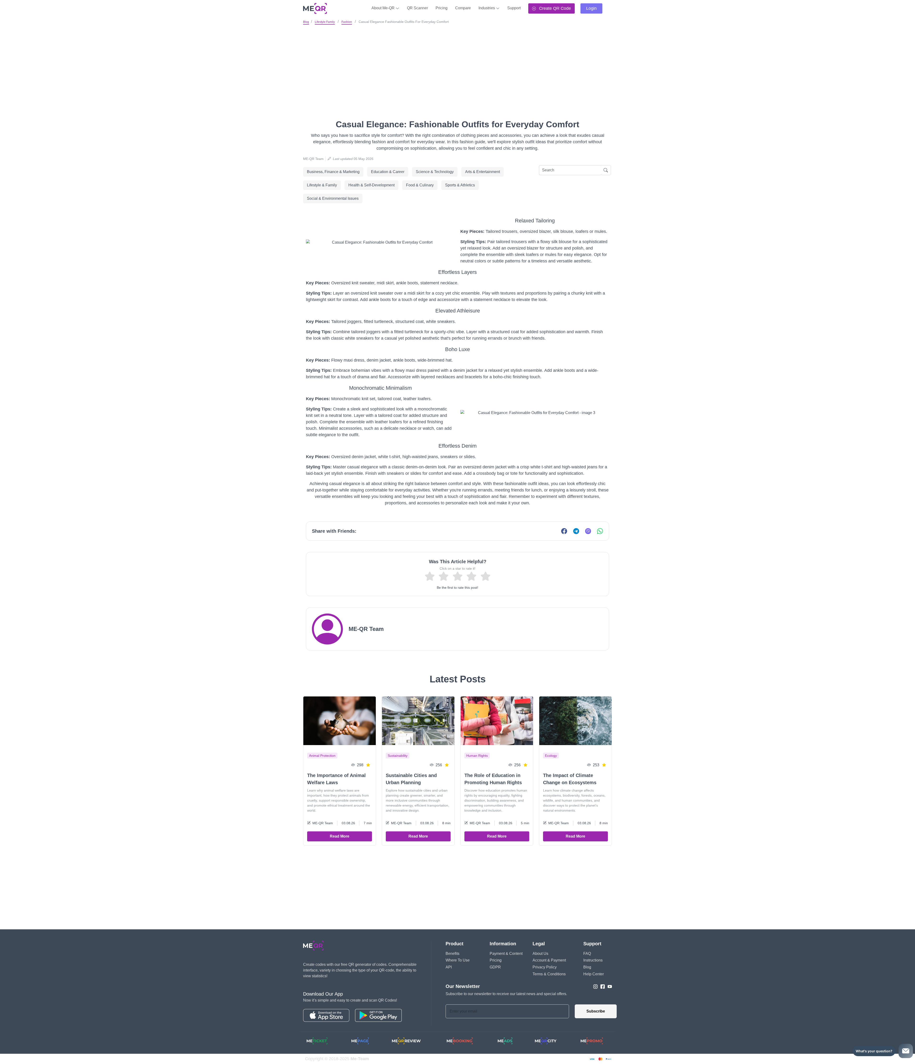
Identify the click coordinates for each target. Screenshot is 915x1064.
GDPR (495, 967)
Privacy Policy (545, 967)
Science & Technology (435, 172)
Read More (339, 836)
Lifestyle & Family (322, 185)
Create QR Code (554, 8)
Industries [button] (487, 8)
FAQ (587, 953)
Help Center (593, 974)
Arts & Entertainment (482, 172)
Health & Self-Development (371, 185)
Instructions (593, 960)
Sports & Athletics (460, 185)
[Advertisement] (457, 61)
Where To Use (458, 960)
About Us (540, 953)
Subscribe (595, 1011)
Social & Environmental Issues (333, 198)
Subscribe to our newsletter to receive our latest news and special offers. (506, 994)
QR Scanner (417, 8)
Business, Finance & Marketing (333, 172)
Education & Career (387, 172)
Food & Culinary (420, 185)
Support (514, 8)
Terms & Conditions (549, 974)
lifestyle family (325, 22)
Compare (463, 8)
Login (591, 8)
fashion (346, 22)
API (449, 967)
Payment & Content (506, 953)
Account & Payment (549, 960)
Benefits (452, 953)
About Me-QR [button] (383, 8)
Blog (306, 22)
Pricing (441, 8)
